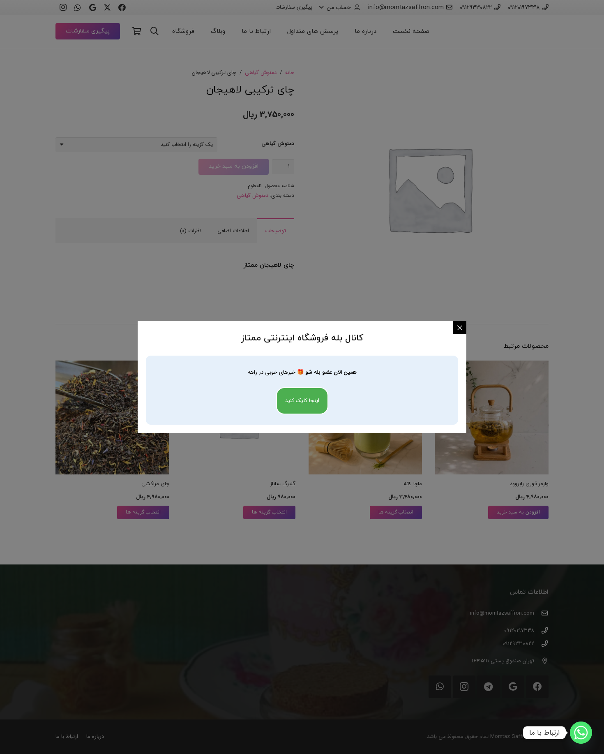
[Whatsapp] (581, 733)
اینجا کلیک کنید (302, 400)
